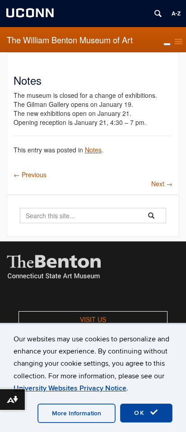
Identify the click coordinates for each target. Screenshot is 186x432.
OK (141, 413)
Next (161, 183)
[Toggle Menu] (167, 44)
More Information (76, 413)
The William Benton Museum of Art (70, 40)
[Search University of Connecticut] (158, 13)
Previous (30, 174)
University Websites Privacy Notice (70, 388)
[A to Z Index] (176, 13)
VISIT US (93, 319)
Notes (93, 149)
